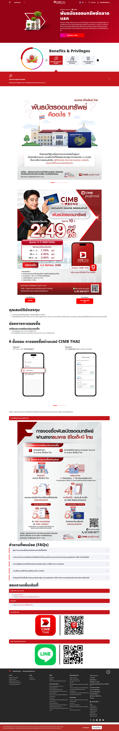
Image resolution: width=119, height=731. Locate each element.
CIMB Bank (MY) (93, 707)
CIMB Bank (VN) (93, 714)
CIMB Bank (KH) (93, 711)
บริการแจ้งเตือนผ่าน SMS (75, 681)
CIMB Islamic (93, 706)
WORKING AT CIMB (94, 682)
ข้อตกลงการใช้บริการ (94, 694)
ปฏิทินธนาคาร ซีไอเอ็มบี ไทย (95, 696)
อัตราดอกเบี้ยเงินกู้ (53, 693)
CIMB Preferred (94, 675)
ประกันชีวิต (31, 677)
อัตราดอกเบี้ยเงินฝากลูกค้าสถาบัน (55, 689)
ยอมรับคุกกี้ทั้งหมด (97, 727)
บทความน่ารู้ (92, 677)
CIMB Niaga (92, 713)
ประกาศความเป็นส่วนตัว (94, 689)
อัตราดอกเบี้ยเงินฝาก (53, 688)
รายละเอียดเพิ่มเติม (84, 301)
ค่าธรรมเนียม (51, 698)
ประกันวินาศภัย (32, 679)
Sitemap (92, 698)
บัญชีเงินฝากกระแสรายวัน (14, 681)
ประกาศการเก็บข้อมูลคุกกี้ (95, 691)
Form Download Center (75, 710)
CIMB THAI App (73, 677)
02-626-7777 (19, 595)
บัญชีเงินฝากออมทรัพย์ (13, 677)
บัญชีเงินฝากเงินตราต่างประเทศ (15, 682)
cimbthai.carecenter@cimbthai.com (29, 597)
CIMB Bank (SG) (93, 709)
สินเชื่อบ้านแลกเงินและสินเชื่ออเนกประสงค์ (57, 681)
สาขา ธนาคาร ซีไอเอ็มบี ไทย (25, 605)
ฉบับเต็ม (30, 300)
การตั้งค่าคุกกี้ (86, 727)
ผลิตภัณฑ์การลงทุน (17, 671)
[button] (46, 60)
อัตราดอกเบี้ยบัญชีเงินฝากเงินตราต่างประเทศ (58, 691)
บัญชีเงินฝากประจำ (12, 679)
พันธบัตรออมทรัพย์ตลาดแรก (29, 671)
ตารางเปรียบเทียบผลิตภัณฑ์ (14, 684)
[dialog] (59, 727)
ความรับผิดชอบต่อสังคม (95, 687)
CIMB (91, 704)
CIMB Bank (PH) (93, 716)
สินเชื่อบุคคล (51, 677)
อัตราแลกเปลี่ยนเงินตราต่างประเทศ (56, 686)
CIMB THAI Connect (74, 679)
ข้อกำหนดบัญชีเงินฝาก (53, 703)
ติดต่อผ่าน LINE (72, 35)
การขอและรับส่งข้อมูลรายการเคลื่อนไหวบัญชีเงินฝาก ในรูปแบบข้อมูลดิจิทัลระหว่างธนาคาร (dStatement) (79, 689)
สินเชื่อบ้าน (51, 679)
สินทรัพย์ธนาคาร (93, 679)
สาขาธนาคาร (72, 703)
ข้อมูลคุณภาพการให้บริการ (75, 705)
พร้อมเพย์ (71, 682)
